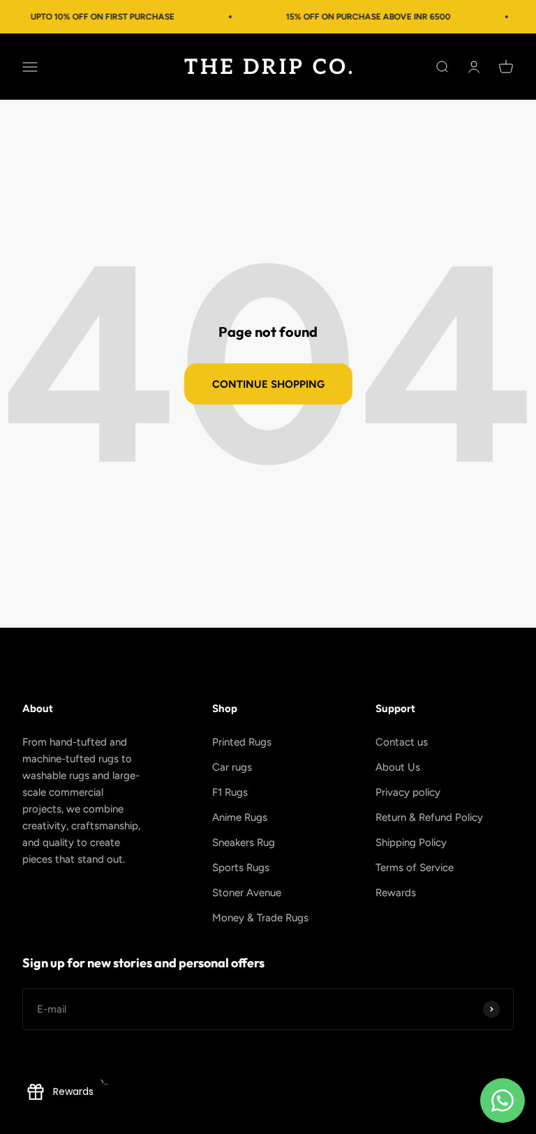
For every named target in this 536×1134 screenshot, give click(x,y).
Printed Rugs (241, 742)
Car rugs (232, 767)
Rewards (395, 892)
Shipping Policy (411, 842)
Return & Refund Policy (429, 817)
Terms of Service (414, 867)
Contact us (401, 742)
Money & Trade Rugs (260, 918)
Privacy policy (407, 792)
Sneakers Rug (243, 842)
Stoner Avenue (246, 892)
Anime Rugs (239, 817)
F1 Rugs (230, 792)
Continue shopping (268, 384)
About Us (397, 767)
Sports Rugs (240, 867)
